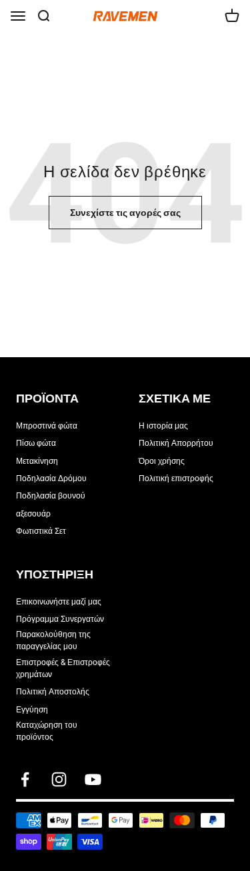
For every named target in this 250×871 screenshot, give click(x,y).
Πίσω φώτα (36, 443)
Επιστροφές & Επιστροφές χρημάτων (63, 668)
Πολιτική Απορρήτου (176, 443)
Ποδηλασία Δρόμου (51, 478)
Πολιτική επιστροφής (176, 478)
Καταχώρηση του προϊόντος (46, 731)
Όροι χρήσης (162, 461)
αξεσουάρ (33, 513)
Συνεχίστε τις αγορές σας (125, 212)
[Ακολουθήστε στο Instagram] (59, 779)
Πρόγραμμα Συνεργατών (60, 619)
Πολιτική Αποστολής (52, 691)
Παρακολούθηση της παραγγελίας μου (53, 640)
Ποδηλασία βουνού (50, 495)
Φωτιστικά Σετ (41, 531)
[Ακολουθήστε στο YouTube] (93, 779)
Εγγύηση (32, 709)
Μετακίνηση (37, 461)
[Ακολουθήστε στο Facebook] (25, 779)
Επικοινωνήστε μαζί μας (58, 601)
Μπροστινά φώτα (46, 426)
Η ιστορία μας (163, 426)
